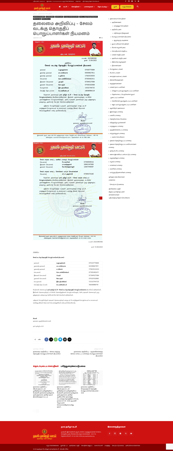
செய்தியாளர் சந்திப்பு (119, 51)
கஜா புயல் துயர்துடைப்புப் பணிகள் (124, 105)
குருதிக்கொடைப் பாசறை (119, 130)
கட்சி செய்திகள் (50, 17)
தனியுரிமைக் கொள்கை (133, 446)
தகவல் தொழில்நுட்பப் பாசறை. (121, 141)
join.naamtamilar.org (88, 436)
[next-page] (37, 411)
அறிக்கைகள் (116, 22)
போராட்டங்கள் (115, 73)
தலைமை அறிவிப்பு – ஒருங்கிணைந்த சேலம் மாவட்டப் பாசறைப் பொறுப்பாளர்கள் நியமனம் (87, 354)
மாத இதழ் (107, 446)
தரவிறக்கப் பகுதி (115, 189)
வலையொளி (98, 446)
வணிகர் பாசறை (116, 169)
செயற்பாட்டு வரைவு (117, 184)
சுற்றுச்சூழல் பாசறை (117, 133)
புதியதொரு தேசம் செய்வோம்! (90, 1)
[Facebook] (125, 1)
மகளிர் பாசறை (115, 115)
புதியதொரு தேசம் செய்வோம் (119, 198)
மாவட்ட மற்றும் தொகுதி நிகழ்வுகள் (88, 17)
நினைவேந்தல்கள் (116, 80)
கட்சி (65, 7)
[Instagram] (128, 1)
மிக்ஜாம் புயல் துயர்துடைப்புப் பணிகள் (125, 91)
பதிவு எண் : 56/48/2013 (39, 1)
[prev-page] (34, 411)
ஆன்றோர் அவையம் (117, 108)
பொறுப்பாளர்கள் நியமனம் (71, 17)
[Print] (65, 339)
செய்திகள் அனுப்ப (87, 446)
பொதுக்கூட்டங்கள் (116, 69)
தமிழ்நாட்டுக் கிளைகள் (117, 177)
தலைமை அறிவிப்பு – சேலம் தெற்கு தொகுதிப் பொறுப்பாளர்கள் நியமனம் (47, 353)
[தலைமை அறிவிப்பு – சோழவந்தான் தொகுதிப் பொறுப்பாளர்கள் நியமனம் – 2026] (92, 377)
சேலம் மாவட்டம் (46, 19)
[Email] (69, 339)
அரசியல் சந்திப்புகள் (119, 58)
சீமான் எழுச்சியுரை (118, 48)
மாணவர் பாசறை (116, 165)
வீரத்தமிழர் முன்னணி (118, 123)
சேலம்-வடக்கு (37, 19)
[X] (135, 1)
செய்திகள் (75, 7)
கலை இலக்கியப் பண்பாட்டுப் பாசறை (123, 154)
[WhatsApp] (56, 339)
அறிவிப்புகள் (59, 17)
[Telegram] (132, 1)
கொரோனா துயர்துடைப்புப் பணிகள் (124, 101)
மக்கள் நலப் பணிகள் (117, 87)
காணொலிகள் (114, 195)
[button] (137, 7)
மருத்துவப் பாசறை (116, 126)
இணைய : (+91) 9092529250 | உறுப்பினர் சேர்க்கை (60, 1)
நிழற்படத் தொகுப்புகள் (117, 192)
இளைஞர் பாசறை (116, 112)
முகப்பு (35, 14)
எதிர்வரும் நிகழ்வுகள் (121, 33)
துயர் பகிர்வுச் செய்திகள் (120, 44)
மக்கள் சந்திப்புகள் (118, 55)
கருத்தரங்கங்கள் (116, 84)
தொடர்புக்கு (102, 7)
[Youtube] (138, 1)
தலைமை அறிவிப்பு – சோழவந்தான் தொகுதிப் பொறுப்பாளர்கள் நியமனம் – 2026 (90, 390)
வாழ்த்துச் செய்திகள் (121, 26)
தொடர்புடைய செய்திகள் (46, 366)
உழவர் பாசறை (115, 162)
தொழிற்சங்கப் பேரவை (118, 119)
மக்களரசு (78, 1)
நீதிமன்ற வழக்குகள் (119, 62)
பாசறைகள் (88, 7)
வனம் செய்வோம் (118, 137)
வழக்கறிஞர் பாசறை (117, 158)
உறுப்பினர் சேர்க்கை (52, 446)
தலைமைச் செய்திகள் (39, 17)
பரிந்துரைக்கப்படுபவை (73, 366)
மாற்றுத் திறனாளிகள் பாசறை (120, 172)
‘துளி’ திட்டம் (64, 446)
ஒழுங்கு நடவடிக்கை (121, 40)
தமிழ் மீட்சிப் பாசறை (117, 151)
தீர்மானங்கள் (116, 66)
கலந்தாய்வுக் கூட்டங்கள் (118, 76)
